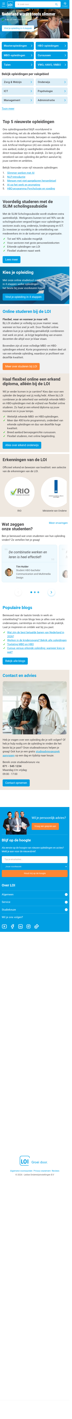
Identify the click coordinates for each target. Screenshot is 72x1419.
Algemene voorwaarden (21, 1171)
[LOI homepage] (10, 4)
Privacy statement (42, 1171)
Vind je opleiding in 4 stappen (18, 28)
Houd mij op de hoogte (35, 873)
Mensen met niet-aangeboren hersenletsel (31, 180)
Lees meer (11, 259)
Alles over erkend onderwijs (22, 445)
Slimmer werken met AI (20, 172)
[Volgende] (51, 592)
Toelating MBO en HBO (20, 644)
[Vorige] (18, 592)
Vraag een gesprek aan (45, 826)
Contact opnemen (16, 782)
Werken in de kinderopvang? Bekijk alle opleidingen (37, 640)
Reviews (55, 1171)
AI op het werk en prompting (23, 184)
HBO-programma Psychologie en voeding (31, 188)
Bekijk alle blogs (15, 661)
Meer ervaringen (58, 523)
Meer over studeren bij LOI (21, 366)
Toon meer (8, 108)
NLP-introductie (16, 176)
